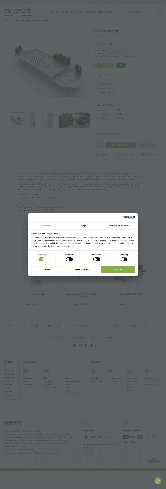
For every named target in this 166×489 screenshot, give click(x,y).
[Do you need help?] (157, 480)
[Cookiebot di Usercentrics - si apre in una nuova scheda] (124, 217)
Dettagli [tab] (83, 226)
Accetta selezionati (83, 269)
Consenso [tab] (46, 226)
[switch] (69, 259)
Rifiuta (48, 269)
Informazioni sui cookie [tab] (119, 226)
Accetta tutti (118, 269)
